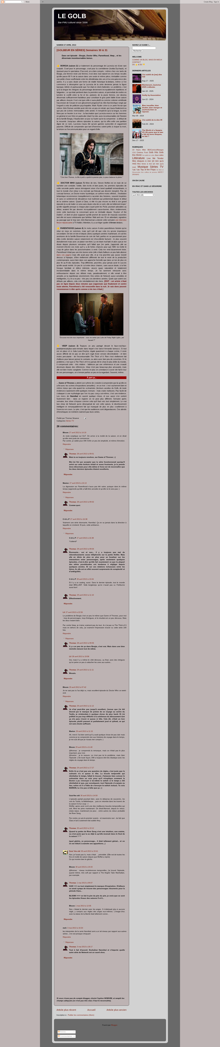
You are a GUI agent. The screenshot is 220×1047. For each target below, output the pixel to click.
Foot (146, 152)
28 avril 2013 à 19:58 (80, 656)
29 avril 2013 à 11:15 (84, 731)
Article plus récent (66, 1010)
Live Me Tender (155, 158)
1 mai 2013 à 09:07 (85, 883)
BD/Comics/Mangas (155, 150)
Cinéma (140, 152)
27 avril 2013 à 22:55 (74, 612)
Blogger (114, 1025)
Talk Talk (136, 170)
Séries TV (70, 421)
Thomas (72, 454)
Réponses (69, 449)
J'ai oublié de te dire (148, 155)
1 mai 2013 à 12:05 (83, 906)
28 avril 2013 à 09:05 (85, 643)
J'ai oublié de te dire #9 (152, 120)
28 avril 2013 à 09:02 (85, 502)
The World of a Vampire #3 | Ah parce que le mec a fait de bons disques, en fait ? (152, 133)
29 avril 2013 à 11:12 (85, 706)
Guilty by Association (151, 95)
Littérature (138, 158)
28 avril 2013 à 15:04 (85, 579)
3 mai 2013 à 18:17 (85, 947)
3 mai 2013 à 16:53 (75, 928)
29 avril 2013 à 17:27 (85, 768)
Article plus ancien (117, 1010)
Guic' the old (74, 851)
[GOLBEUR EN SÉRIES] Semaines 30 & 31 (82, 50)
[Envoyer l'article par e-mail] (84, 418)
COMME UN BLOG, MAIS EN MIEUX (147, 60)
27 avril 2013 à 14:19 (77, 433)
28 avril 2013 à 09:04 (85, 549)
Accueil (91, 1010)
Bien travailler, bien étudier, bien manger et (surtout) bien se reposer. (152, 109)
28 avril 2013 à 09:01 (85, 454)
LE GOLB (72, 16)
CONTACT (136, 62)
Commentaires (66, 1036)
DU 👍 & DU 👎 (138, 65)
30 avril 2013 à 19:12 (85, 828)
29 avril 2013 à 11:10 (85, 595)
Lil (64, 612)
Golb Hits (153, 152)
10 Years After (139, 150)
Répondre (67, 444)
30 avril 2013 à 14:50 (89, 796)
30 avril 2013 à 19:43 (84, 867)
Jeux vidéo (159, 155)
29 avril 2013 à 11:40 (83, 747)
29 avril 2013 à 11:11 (85, 670)
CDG (134, 152)
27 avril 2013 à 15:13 (78, 483)
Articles (63, 1032)
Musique (143, 166)
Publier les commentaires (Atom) (81, 1015)
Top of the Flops (148, 169)
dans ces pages (64, 255)
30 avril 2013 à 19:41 (89, 851)
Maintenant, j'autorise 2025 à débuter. (151, 86)
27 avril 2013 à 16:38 (78, 519)
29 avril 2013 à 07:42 (77, 687)
